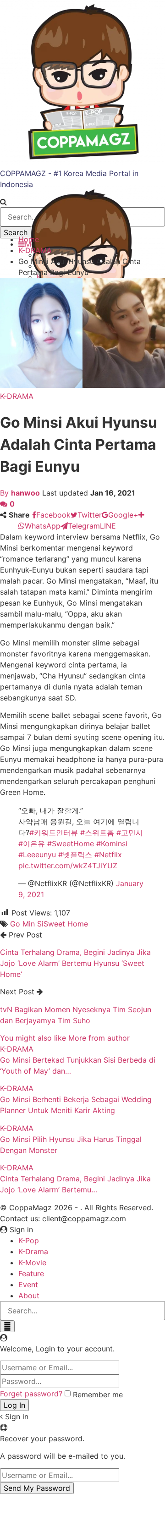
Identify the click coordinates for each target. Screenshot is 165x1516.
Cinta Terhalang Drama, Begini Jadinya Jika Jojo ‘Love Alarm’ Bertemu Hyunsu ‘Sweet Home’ (75, 963)
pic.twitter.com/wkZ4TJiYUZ (67, 865)
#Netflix (108, 854)
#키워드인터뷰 (53, 832)
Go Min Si (27, 923)
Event (28, 1284)
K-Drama (33, 1251)
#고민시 (129, 832)
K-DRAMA (16, 396)
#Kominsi (111, 843)
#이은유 (31, 843)
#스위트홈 (97, 832)
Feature (31, 1273)
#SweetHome (70, 843)
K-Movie (32, 1262)
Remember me (98, 1394)
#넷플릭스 (75, 854)
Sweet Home (66, 923)
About (28, 1295)
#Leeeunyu (37, 854)
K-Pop (28, 1240)
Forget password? (31, 1393)
